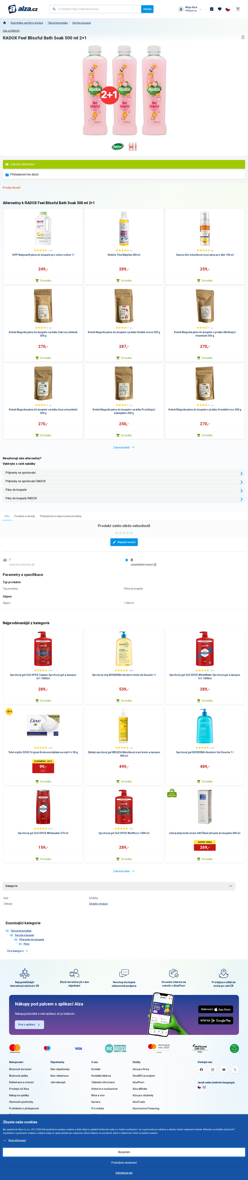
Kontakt (95, 1069)
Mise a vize (98, 1095)
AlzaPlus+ (139, 1082)
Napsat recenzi (127, 542)
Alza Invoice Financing (146, 1108)
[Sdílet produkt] (242, 37)
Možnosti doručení (20, 1069)
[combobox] (95, 9)
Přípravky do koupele (31, 939)
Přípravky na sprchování (20, 472)
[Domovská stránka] (4, 23)
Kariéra (95, 1101)
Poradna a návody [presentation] (24, 516)
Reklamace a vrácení (21, 1082)
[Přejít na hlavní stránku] (23, 9)
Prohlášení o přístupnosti (24, 1108)
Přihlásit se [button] (191, 10)
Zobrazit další (121, 447)
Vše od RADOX (11, 30)
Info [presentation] (7, 516)
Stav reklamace (59, 1075)
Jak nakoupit (57, 1082)
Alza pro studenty (143, 1095)
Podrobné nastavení (124, 1162)
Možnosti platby (18, 1075)
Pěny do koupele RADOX (21, 498)
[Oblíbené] (219, 9)
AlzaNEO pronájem (144, 1075)
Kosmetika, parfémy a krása (27, 22)
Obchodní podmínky (21, 1101)
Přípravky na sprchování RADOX (25, 481)
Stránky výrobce (98, 903)
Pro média (97, 1108)
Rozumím (124, 1152)
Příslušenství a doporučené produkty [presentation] (61, 516)
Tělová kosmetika (58, 22)
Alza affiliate (140, 1088)
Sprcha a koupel (81, 22)
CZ (204, 1087)
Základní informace (103, 1082)
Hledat (147, 9)
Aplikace (96, 1115)
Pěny (26, 943)
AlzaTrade (139, 1101)
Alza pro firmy (141, 1069)
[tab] (7, 516)
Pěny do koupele (16, 489)
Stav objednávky (60, 1069)
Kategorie (11, 886)
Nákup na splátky (19, 1095)
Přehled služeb (18, 1115)
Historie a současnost (104, 1088)
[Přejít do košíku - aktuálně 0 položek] (238, 9)
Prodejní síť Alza (19, 1088)
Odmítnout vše (124, 1172)
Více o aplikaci (26, 1024)
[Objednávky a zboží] (212, 9)
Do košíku (45, 280)
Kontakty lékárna (101, 1075)
